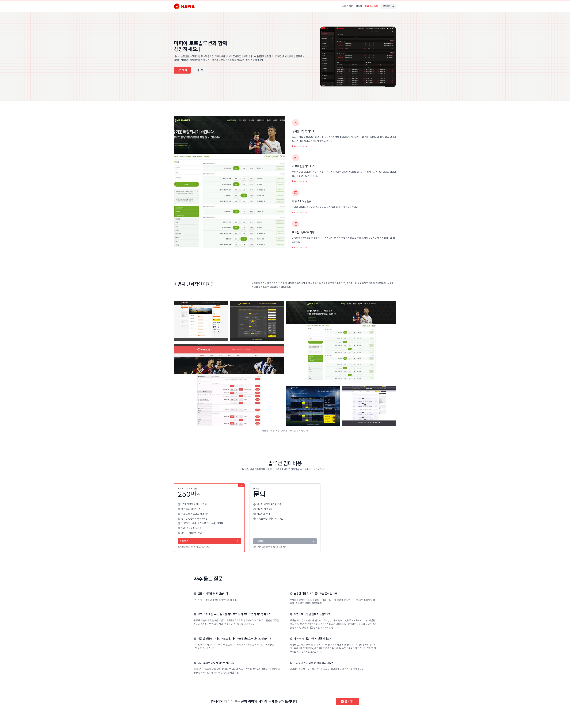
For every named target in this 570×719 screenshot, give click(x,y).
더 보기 (200, 56)
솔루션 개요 (347, 6)
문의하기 (387, 6)
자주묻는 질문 (371, 6)
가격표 (359, 6)
